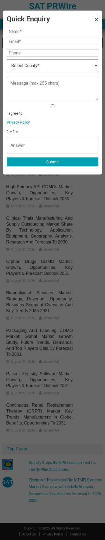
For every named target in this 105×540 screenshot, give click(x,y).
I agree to (18, 117)
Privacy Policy (18, 122)
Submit (52, 162)
